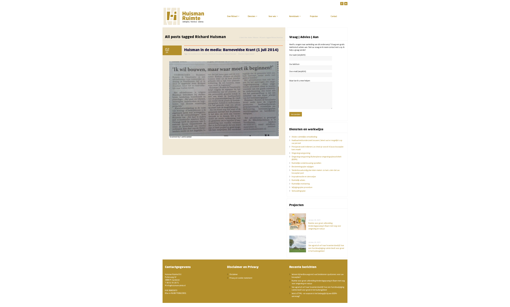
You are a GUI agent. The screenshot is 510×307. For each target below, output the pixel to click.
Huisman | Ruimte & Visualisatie (212, 54)
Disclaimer (234, 274)
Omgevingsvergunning (301, 153)
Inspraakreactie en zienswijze (304, 176)
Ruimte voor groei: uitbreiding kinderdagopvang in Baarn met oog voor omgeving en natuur (324, 226)
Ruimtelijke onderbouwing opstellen (306, 163)
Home (250, 37)
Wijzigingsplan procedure (302, 187)
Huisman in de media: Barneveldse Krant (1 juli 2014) (231, 49)
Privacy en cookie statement (241, 278)
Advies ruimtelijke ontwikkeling (304, 137)
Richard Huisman (230, 54)
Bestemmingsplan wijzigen (303, 166)
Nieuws (255, 37)
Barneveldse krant (194, 54)
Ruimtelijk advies (298, 180)
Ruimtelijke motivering (301, 184)
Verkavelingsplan (299, 191)
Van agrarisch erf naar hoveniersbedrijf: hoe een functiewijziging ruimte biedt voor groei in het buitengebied (326, 248)
